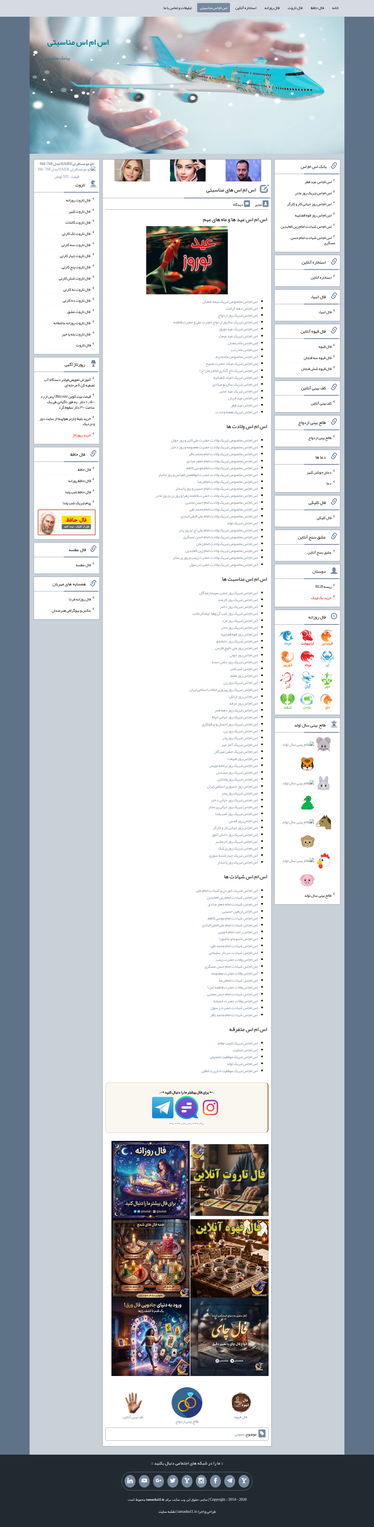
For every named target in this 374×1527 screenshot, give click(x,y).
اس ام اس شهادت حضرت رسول (234, 1008)
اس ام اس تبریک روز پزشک (238, 848)
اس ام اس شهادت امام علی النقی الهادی (230, 925)
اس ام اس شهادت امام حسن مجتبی (232, 994)
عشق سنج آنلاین (319, 552)
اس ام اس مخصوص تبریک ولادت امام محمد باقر (223, 454)
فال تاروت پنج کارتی (76, 267)
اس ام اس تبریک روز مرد (240, 620)
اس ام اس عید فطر (244, 405)
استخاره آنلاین (245, 8)
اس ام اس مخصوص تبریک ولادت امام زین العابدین (221, 550)
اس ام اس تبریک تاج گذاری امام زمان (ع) (229, 370)
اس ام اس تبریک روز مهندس (237, 772)
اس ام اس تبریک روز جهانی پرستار (233, 807)
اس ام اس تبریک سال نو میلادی (235, 384)
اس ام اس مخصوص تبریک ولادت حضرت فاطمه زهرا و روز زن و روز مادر (207, 495)
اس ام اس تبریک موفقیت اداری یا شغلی (230, 1071)
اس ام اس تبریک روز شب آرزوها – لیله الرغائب (225, 613)
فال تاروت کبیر (80, 211)
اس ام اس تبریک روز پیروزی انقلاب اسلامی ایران (223, 689)
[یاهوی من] (243, 1481)
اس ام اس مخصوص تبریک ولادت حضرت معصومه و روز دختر (214, 447)
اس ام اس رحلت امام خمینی (238, 932)
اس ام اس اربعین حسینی (240, 911)
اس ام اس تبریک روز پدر (240, 738)
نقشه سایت (167, 1511)
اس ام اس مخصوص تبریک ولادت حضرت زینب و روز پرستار (215, 557)
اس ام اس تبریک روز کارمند (238, 599)
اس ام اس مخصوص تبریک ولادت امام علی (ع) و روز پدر (218, 530)
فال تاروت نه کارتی (77, 289)
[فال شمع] (150, 1259)
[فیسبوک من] (215, 1481)
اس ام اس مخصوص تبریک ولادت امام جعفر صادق (222, 461)
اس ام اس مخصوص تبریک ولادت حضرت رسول (223, 564)
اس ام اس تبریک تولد (242, 523)
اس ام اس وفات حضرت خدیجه (235, 1001)
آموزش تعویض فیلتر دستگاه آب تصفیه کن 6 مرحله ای (69, 382)
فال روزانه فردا (80, 599)
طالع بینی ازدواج (320, 437)
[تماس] (187, 1481)
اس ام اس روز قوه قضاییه (239, 634)
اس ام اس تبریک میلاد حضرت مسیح (232, 363)
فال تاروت (295, 8)
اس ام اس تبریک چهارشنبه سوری (233, 855)
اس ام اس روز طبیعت (243, 758)
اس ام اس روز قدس (243, 821)
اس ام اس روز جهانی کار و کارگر (235, 827)
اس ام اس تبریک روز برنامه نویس (233, 765)
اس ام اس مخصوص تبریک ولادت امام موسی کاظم (222, 468)
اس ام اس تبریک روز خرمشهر (236, 841)
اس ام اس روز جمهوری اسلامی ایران (232, 786)
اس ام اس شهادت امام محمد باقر (234, 1015)
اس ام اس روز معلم (244, 675)
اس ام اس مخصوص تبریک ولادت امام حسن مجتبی (222, 502)
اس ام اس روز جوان (244, 655)
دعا (329, 483)
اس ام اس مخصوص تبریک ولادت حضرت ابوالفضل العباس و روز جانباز (208, 474)
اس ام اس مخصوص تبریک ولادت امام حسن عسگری (220, 537)
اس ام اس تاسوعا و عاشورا (238, 938)
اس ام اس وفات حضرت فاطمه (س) (232, 987)
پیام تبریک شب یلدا (77, 503)
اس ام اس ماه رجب (244, 350)
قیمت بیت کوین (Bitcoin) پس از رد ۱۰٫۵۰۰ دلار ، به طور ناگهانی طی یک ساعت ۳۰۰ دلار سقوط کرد (68, 401)
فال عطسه (83, 564)
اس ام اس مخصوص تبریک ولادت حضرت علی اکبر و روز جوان (214, 440)
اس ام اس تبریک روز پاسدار (237, 862)
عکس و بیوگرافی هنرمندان (71, 610)
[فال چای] (229, 1338)
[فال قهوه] (229, 1259)
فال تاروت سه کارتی (76, 244)
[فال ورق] (150, 1338)
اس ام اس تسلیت (245, 1050)
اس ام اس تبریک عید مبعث (238, 336)
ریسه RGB (323, 586)
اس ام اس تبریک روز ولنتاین (237, 779)
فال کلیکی (324, 518)
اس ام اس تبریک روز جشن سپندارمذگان (228, 593)
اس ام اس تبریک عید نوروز (238, 329)
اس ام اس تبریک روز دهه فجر (236, 710)
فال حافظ (317, 8)
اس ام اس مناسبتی (213, 8)
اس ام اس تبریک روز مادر (239, 627)
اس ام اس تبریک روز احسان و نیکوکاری (230, 724)
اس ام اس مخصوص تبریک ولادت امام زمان (227, 544)
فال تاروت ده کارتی (77, 300)
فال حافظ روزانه (79, 481)
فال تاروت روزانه (78, 200)
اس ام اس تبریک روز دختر (239, 606)
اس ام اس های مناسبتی (231, 189)
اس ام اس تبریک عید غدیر (238, 391)
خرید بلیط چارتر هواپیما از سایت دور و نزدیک (67, 421)
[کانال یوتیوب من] (144, 1481)
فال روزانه (272, 8)
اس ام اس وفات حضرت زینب (237, 959)
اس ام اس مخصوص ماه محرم (237, 356)
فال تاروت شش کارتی (75, 278)
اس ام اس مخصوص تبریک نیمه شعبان (230, 301)
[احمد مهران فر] (243, 171)
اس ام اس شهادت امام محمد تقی (234, 946)
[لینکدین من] (130, 1481)
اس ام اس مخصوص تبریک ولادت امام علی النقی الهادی (219, 516)
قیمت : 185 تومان (67, 170)
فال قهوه (325, 346)
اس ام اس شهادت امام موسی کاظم (233, 918)
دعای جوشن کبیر (319, 472)
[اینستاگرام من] (201, 1481)
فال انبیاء (325, 312)
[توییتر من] (172, 1481)
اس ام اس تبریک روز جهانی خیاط (235, 717)
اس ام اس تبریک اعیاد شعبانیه (235, 377)
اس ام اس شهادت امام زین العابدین (232, 897)
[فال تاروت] (229, 1181)
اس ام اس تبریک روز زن (240, 682)
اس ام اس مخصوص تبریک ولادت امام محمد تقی (223, 509)
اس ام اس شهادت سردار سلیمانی (233, 952)
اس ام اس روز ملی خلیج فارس (236, 648)
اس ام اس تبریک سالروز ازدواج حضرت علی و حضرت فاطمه (215, 322)
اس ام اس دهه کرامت (242, 308)
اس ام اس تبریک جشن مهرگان (236, 751)
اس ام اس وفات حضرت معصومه (234, 973)
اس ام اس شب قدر (244, 669)
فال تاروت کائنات (78, 222)
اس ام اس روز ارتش (243, 696)
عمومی (239, 1434)
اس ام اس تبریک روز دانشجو (237, 641)
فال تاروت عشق (79, 311)
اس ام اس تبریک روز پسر (239, 793)
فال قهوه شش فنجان (316, 368)
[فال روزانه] (150, 1181)
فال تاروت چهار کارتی (75, 256)
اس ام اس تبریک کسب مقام (238, 1043)
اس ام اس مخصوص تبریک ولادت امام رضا (227, 481)
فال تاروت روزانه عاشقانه (72, 323)
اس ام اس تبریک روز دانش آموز (235, 834)
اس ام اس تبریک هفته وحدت (236, 412)
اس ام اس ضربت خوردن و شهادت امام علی (227, 890)
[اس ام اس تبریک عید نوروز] (187, 261)
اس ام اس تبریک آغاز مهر (239, 744)
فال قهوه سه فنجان (318, 357)
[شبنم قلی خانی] (132, 171)
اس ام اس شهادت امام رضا (238, 980)
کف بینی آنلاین (321, 403)
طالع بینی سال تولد (318, 895)
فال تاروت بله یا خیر (76, 334)
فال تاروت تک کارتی (76, 233)
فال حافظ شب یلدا (78, 491)
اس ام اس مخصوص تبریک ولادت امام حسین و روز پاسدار (217, 488)
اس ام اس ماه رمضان (243, 343)
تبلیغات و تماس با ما (177, 8)
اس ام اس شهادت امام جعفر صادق (233, 904)
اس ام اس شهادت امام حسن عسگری (231, 966)
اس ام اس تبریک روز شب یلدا (236, 813)
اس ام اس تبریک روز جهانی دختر (234, 800)
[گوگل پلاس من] (158, 1481)
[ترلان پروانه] (188, 171)
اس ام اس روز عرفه (243, 703)
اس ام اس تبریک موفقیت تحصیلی (234, 1057)
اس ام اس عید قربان (243, 398)
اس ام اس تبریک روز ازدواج (238, 315)
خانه (335, 8)
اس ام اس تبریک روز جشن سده (235, 662)
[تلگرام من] (229, 1481)
